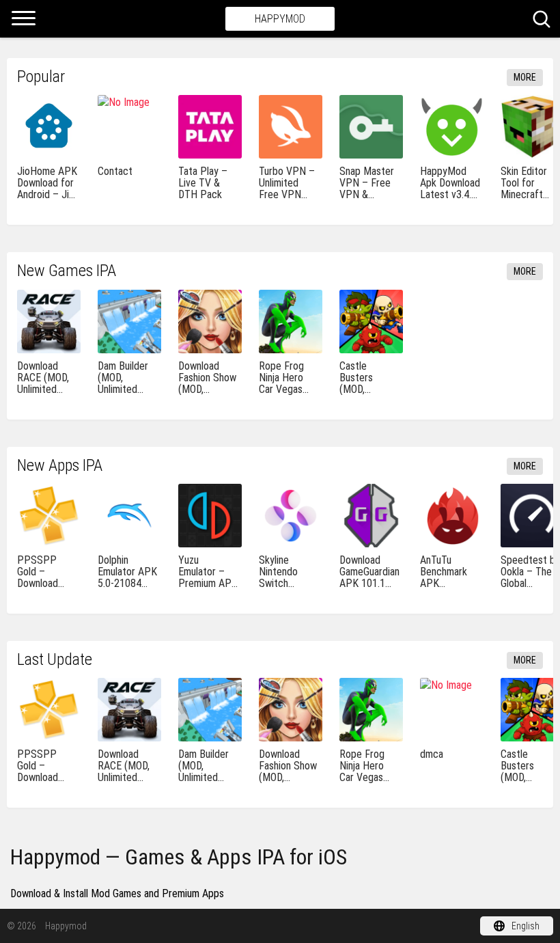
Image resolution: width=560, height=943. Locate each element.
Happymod (280, 18)
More (525, 77)
